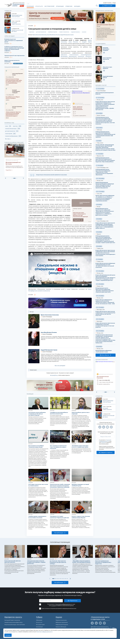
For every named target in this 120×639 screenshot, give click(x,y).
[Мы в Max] (111, 427)
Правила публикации (61, 626)
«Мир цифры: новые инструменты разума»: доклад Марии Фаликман (81, 561)
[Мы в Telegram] (99, 427)
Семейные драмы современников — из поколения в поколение (37, 517)
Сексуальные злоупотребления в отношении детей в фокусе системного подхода (37, 414)
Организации (60, 6)
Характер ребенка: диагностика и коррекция (80, 413)
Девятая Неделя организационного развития (105, 93)
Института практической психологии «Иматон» (76, 56)
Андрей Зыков (87, 42)
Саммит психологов (64, 32)
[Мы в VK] (103, 427)
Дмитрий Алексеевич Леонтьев (105, 24)
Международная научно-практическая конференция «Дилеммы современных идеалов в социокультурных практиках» (105, 290)
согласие (103, 442)
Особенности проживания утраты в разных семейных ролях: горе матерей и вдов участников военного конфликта (14, 48)
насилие (84, 32)
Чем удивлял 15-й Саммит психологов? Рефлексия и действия (59, 517)
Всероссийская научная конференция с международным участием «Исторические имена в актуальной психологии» (105, 265)
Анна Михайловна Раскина (53, 34)
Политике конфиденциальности (44, 631)
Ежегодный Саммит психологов (12, 620)
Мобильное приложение (62, 622)
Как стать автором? (60, 365)
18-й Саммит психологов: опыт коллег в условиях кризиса (38, 485)
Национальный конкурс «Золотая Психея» (14, 624)
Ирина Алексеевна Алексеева (39, 34)
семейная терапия (52, 32)
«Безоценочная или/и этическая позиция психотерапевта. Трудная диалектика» (36, 562)
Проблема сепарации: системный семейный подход (80, 485)
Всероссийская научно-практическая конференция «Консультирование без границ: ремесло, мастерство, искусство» (105, 313)
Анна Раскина (73, 42)
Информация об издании (62, 624)
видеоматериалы (75, 32)
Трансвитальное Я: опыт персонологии (14, 55)
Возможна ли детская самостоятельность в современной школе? (13, 40)
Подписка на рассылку (61, 620)
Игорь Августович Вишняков (107, 67)
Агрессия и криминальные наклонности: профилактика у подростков (103, 562)
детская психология (41, 32)
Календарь (77, 6)
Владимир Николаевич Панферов (106, 49)
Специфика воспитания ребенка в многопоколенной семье (59, 413)
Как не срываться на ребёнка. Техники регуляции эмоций (36, 446)
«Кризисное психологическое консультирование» (76, 55)
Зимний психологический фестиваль (13, 622)
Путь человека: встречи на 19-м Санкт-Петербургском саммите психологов (58, 447)
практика (31, 32)
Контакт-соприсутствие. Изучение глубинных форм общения (81, 517)
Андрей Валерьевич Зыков (67, 34)
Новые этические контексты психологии (11, 61)
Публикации (30, 6)
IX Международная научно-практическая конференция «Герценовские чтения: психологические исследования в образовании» (104, 172)
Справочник (68, 6)
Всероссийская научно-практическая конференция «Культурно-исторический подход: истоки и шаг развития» (105, 325)
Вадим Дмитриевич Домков (108, 77)
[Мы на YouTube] (107, 427)
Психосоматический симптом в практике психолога (12, 561)
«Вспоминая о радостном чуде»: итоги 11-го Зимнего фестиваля (80, 446)
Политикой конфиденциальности (105, 440)
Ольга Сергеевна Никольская (107, 58)
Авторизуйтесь (54, 375)
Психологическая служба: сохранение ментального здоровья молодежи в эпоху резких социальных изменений (60, 486)
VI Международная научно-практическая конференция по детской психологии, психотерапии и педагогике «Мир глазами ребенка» (105, 159)
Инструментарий (49, 6)
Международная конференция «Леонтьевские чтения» (104, 351)
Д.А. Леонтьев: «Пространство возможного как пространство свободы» (58, 562)
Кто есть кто (39, 6)
